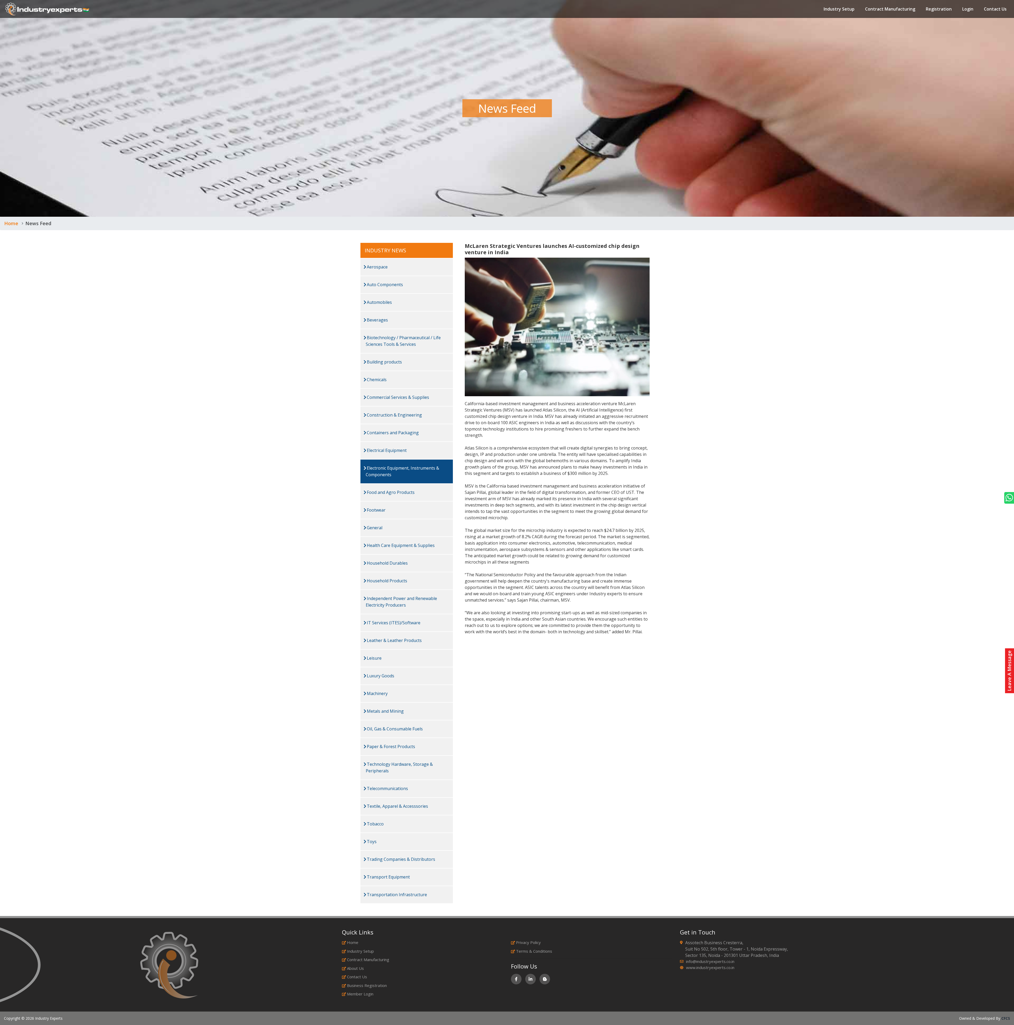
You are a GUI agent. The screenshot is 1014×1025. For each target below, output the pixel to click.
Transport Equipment (388, 877)
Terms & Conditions (534, 951)
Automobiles (379, 302)
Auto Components (384, 284)
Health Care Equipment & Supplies (400, 545)
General (374, 528)
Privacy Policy (528, 942)
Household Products (386, 581)
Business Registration (367, 985)
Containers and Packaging (392, 433)
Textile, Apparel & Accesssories (397, 806)
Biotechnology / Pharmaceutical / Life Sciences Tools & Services (403, 341)
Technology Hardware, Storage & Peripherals (399, 767)
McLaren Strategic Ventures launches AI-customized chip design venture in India (552, 249)
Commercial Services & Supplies (397, 397)
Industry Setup (839, 9)
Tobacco (375, 824)
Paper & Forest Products (390, 746)
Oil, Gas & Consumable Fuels (394, 729)
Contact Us (995, 9)
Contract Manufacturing (890, 9)
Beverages (377, 320)
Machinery (377, 693)
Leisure (374, 658)
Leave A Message (1009, 670)
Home (11, 223)
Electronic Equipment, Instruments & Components (402, 471)
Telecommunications (387, 788)
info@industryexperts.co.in (710, 961)
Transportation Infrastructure (396, 895)
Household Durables (387, 563)
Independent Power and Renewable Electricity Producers (401, 602)
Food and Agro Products (390, 492)
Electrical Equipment (386, 450)
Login (967, 9)
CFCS (1005, 1018)
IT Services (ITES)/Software (393, 623)
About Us (355, 968)
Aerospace (377, 267)
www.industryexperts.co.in (710, 967)
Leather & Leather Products (394, 640)
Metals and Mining (385, 711)
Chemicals (376, 379)
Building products (384, 362)
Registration (939, 9)
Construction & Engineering (394, 415)
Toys (371, 841)
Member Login (360, 993)
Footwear (376, 510)
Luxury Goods (380, 676)
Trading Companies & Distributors (400, 859)
